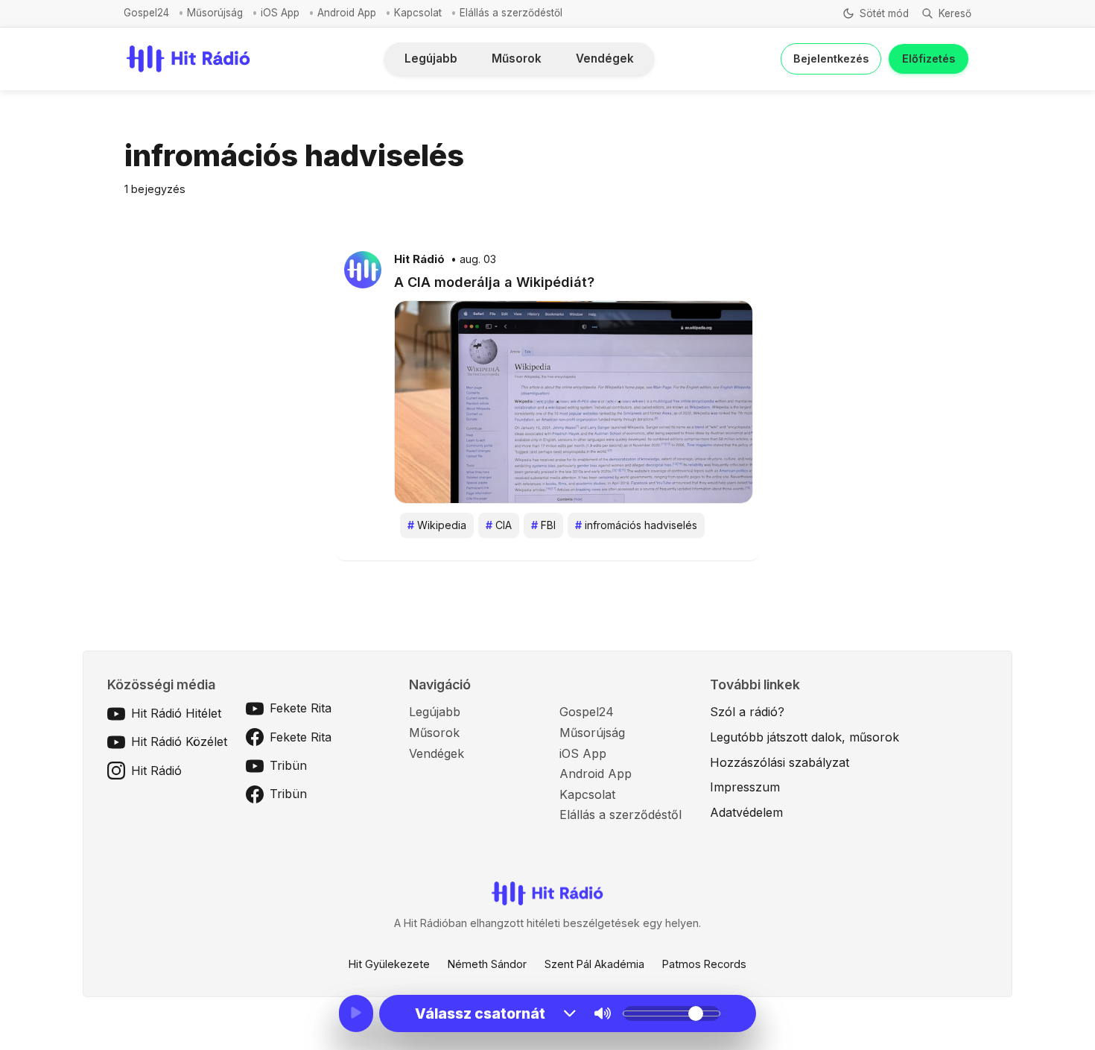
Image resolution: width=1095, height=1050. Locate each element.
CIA (499, 525)
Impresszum (745, 786)
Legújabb (430, 58)
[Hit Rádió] (362, 269)
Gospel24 (146, 13)
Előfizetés (928, 58)
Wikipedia (436, 525)
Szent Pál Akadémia (594, 964)
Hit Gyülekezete (389, 964)
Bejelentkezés (831, 58)
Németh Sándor (487, 964)
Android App (346, 13)
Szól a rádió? (747, 711)
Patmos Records (704, 964)
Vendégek (605, 58)
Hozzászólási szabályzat (779, 762)
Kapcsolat (418, 13)
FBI (543, 525)
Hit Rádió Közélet (179, 741)
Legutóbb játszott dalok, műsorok (804, 737)
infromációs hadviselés (636, 525)
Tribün (288, 765)
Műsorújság (215, 13)
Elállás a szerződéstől (511, 13)
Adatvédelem (746, 812)
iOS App (280, 13)
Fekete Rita (300, 707)
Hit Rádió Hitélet (176, 713)
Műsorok (517, 58)
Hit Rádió (419, 259)
